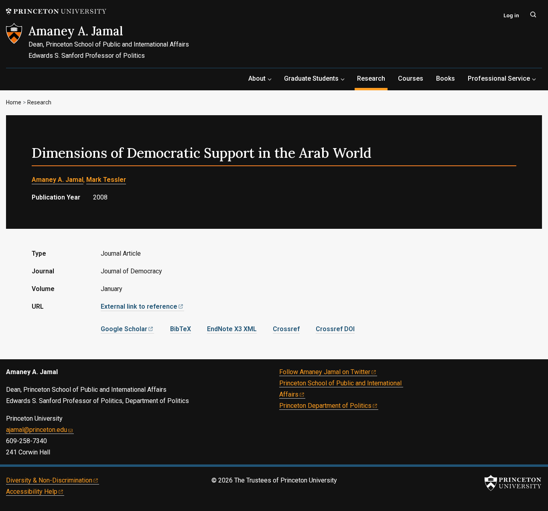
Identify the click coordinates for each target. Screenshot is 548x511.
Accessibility (31, 491)
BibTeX (180, 329)
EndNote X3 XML (232, 329)
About (257, 78)
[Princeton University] (56, 11)
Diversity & (49, 480)
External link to (139, 306)
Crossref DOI (335, 329)
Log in (511, 15)
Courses (410, 78)
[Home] (17, 45)
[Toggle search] (533, 14)
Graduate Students (311, 78)
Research (372, 78)
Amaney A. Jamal (75, 31)
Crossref (286, 329)
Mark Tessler (106, 179)
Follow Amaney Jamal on (324, 372)
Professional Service (499, 78)
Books (445, 78)
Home (13, 102)
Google (124, 329)
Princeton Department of (325, 405)
